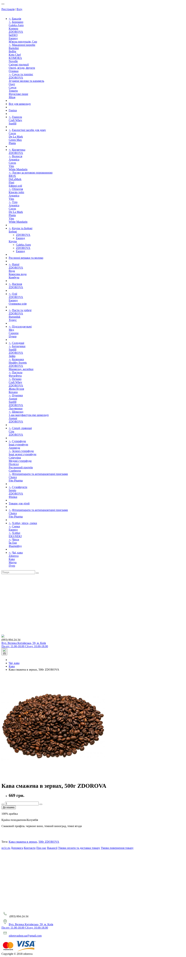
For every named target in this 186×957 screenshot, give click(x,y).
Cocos (12, 133)
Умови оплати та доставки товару (79, 847)
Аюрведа (14, 447)
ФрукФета (15, 375)
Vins (11, 166)
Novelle (13, 61)
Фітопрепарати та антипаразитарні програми (40, 473)
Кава (12, 559)
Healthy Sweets (18, 362)
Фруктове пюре (18, 94)
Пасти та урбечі (21, 310)
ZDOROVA (16, 31)
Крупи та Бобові (22, 228)
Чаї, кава (17, 552)
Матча (13, 562)
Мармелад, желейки (21, 369)
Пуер (12, 565)
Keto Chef (15, 54)
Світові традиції (19, 64)
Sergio (12, 490)
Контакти (30, 847)
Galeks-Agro (16, 25)
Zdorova (14, 555)
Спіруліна (15, 457)
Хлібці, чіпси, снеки (24, 523)
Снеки (16, 526)
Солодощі (18, 342)
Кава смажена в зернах (23, 841)
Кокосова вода (18, 274)
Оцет (12, 84)
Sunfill (12, 123)
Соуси (12, 87)
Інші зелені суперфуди (22, 454)
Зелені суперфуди (23, 451)
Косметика (18, 149)
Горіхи (13, 110)
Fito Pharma (16, 480)
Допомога (17, 847)
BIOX (12, 175)
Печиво (16, 379)
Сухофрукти (19, 487)
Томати (13, 90)
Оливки (14, 71)
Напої (15, 264)
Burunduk (14, 316)
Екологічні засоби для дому (29, 130)
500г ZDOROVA (49, 841)
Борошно (17, 21)
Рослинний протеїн (21, 467)
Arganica (14, 159)
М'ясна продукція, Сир (23, 41)
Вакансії (52, 847)
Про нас (41, 847)
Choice (13, 477)
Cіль (11, 431)
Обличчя (17, 189)
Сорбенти (15, 470)
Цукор (13, 336)
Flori (11, 182)
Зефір (12, 356)
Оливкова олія (18, 303)
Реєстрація (8, 9)
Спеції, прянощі (22, 428)
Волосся (17, 156)
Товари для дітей (19, 503)
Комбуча (14, 277)
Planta (12, 143)
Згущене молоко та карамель (26, 80)
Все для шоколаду (20, 103)
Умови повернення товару (117, 847)
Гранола (17, 116)
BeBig (12, 51)
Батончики (18, 346)
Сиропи (14, 333)
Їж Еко (13, 542)
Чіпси (15, 539)
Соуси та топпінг (22, 74)
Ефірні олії (15, 185)
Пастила (17, 372)
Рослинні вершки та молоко (26, 257)
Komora (13, 28)
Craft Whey (15, 120)
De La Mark (16, 136)
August (13, 398)
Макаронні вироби (23, 44)
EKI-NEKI (15, 536)
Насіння (17, 284)
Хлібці (16, 532)
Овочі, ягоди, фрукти (22, 67)
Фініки (13, 496)
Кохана (13, 392)
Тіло (14, 202)
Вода (12, 270)
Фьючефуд (15, 546)
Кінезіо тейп (16, 192)
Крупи (13, 241)
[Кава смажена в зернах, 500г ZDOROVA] (53, 776)
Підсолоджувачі (22, 326)
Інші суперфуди (18, 444)
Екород (13, 38)
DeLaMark (15, 179)
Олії (14, 293)
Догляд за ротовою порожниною (32, 172)
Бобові (13, 231)
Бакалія (16, 18)
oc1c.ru (5, 847)
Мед (11, 329)
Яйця (12, 97)
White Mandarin (18, 169)
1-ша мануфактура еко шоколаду (29, 415)
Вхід (19, 9)
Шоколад (17, 411)
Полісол (14, 464)
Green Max (15, 139)
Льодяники (16, 408)
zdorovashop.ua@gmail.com (25, 935)
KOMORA (15, 58)
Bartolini (14, 48)
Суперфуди (19, 441)
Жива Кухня (16, 388)
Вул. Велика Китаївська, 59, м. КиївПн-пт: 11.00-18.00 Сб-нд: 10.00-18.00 (24, 644)
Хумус (13, 320)
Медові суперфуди (20, 460)
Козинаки (18, 359)
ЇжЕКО (13, 35)
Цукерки (17, 395)
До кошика (8, 807)
